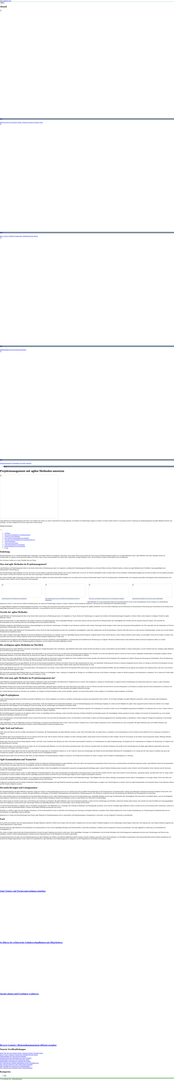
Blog (1, 119)
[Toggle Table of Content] (1, 530)
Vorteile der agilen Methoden (12, 536)
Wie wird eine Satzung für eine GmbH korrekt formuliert (16, 1064)
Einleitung (7, 533)
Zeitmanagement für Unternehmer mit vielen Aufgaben (15, 463)
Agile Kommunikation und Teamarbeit (15, 544)
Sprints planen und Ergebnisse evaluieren (19, 994)
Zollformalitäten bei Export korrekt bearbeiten (13, 350)
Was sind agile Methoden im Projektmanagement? (17, 535)
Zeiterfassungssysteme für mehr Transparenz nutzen (15, 1059)
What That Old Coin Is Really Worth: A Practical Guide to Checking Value (21, 122)
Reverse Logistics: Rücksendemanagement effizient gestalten (28, 1045)
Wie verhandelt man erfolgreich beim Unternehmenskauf (16, 1068)
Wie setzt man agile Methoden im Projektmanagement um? (20, 539)
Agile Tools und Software (11, 543)
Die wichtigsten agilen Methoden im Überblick (17, 538)
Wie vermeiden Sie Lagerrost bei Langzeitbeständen (15, 1066)
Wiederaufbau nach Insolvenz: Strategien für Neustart (15, 1061)
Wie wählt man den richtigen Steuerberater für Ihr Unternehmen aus (19, 1063)
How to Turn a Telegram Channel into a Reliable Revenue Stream (19, 236)
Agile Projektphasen (10, 541)
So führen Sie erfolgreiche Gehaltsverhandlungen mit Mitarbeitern (31, 942)
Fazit (7, 548)
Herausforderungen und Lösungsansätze (15, 546)
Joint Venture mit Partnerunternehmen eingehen (22, 891)
